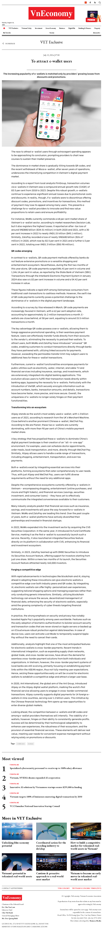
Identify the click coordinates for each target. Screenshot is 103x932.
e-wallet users (21, 744)
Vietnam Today (26, 28)
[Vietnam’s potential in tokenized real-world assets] (17, 861)
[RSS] (94, 2)
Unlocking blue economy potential (15, 844)
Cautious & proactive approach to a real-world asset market (50, 876)
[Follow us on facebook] (90, 2)
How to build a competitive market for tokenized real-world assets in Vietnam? (85, 845)
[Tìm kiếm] (99, 2)
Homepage (10, 43)
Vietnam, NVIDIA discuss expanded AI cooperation (35, 777)
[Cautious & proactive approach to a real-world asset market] (51, 861)
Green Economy (50, 28)
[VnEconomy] (86, 2)
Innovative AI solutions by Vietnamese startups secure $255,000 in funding (46, 787)
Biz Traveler (7, 33)
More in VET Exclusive (22, 818)
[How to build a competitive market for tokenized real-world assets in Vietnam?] (86, 831)
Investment (38, 28)
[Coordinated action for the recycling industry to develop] (51, 831)
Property (97, 28)
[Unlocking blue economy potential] (17, 831)
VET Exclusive (13, 28)
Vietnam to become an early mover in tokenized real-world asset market (86, 876)
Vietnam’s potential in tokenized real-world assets (17, 875)
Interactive (96, 33)
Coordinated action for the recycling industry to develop (51, 845)
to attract (30, 744)
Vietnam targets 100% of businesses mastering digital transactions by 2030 (46, 796)
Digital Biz (71, 28)
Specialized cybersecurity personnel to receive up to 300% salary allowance (46, 768)
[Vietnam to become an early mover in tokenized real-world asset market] (86, 861)
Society (51, 33)
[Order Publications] (93, 16)
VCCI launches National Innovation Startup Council (35, 806)
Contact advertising (12, 888)
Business (62, 28)
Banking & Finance (84, 28)
